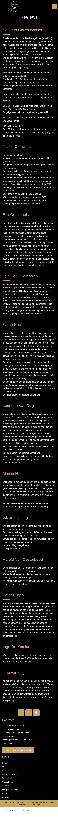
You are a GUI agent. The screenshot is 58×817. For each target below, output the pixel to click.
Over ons (6, 767)
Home (4, 763)
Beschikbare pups (9, 774)
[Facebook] (21, 712)
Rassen (5, 771)
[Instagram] (28, 712)
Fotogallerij (7, 778)
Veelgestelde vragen (11, 789)
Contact (5, 797)
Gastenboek (7, 782)
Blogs (4, 793)
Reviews (5, 786)
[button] (54, 6)
